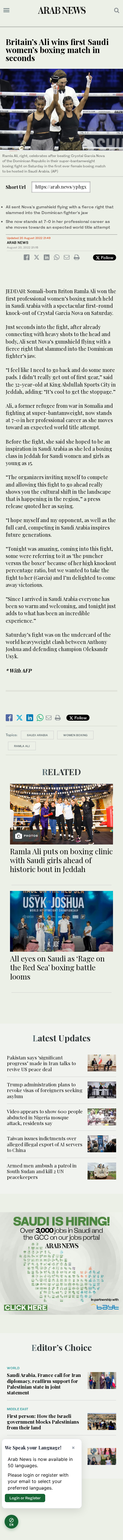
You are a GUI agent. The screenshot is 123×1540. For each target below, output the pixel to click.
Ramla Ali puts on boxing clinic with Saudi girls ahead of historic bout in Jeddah (61, 860)
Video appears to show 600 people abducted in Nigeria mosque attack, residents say (45, 1117)
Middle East (17, 1409)
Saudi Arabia (37, 735)
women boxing (75, 735)
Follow (106, 257)
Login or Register (25, 1498)
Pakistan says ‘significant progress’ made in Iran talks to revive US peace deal (41, 1063)
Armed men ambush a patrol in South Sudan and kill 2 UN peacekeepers (42, 1171)
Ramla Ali (22, 746)
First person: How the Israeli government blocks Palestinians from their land (43, 1422)
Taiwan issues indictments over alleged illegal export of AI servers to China (44, 1144)
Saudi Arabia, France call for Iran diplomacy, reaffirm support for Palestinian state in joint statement (44, 1384)
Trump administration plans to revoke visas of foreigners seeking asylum (44, 1090)
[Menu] (6, 10)
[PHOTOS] (61, 813)
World (13, 1368)
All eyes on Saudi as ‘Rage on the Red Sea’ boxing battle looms (57, 967)
